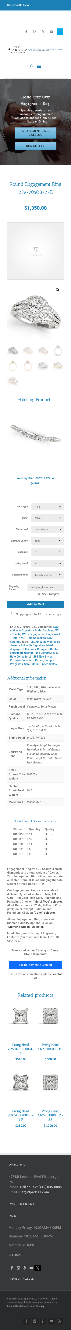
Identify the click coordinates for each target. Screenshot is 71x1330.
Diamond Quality (19, 540)
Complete (43, 649)
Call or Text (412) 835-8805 (41, 1187)
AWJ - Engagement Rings (37, 634)
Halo (54, 652)
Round (39, 660)
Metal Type (22, 506)
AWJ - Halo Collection (32, 637)
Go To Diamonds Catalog (35, 965)
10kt (31, 641)
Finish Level (22, 529)
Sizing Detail (21, 563)
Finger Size (22, 552)
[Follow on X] (60, 31)
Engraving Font (20, 574)
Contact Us (35, 146)
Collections (29, 649)
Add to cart (35, 604)
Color (25, 518)
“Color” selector (44, 912)
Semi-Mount (31, 664)
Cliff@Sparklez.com (33, 1192)
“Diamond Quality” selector (25, 927)
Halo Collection (19, 656)
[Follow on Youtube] (51, 31)
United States (49, 664)
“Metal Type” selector (47, 901)
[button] (57, 289)
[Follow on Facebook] (26, 31)
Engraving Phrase (14, 588)
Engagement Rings (22, 652)
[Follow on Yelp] (43, 31)
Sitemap (40, 1306)
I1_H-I (34, 656)
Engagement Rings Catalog (35, 133)
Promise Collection (22, 660)
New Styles (45, 656)
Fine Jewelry (42, 652)
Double (54, 649)
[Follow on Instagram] (35, 31)
